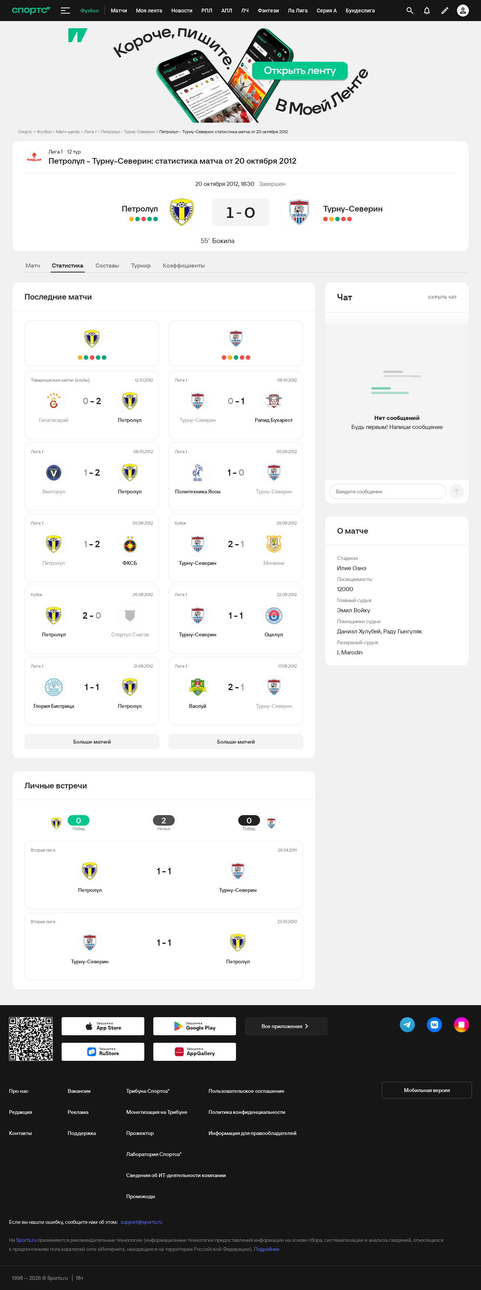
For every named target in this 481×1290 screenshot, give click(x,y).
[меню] (65, 10)
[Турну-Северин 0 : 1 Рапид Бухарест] (349, 219)
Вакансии (79, 1091)
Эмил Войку (353, 610)
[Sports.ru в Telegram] (409, 1026)
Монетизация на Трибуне (157, 1112)
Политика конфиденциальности (247, 1112)
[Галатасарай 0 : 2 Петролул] (155, 219)
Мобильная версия (427, 1090)
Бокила (223, 240)
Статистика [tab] (67, 265)
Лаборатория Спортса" (154, 1154)
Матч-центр (68, 131)
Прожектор (140, 1133)
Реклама (78, 1112)
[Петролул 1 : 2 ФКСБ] (143, 219)
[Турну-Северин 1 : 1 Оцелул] (331, 219)
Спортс (25, 131)
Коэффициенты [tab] (184, 265)
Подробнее (266, 1249)
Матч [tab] (33, 265)
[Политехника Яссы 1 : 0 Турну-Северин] (343, 219)
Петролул (140, 208)
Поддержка (82, 1133)
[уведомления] (427, 11)
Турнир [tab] (141, 265)
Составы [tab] (107, 265)
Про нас (18, 1091)
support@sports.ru (141, 1222)
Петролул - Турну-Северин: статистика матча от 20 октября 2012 (223, 131)
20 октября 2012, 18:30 (224, 183)
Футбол (44, 131)
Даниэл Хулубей (359, 631)
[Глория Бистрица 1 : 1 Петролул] (131, 219)
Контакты (20, 1133)
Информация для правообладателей (252, 1133)
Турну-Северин (353, 208)
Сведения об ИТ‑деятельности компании (176, 1175)
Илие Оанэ (351, 568)
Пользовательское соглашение (246, 1091)
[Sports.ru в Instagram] (463, 1026)
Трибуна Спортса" (147, 1091)
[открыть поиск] (410, 11)
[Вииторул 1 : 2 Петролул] (149, 219)
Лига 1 (90, 131)
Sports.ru (26, 1240)
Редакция (20, 1112)
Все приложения (282, 1026)
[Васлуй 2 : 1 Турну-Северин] (325, 219)
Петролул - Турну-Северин (128, 131)
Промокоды (140, 1196)
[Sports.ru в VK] (436, 1026)
